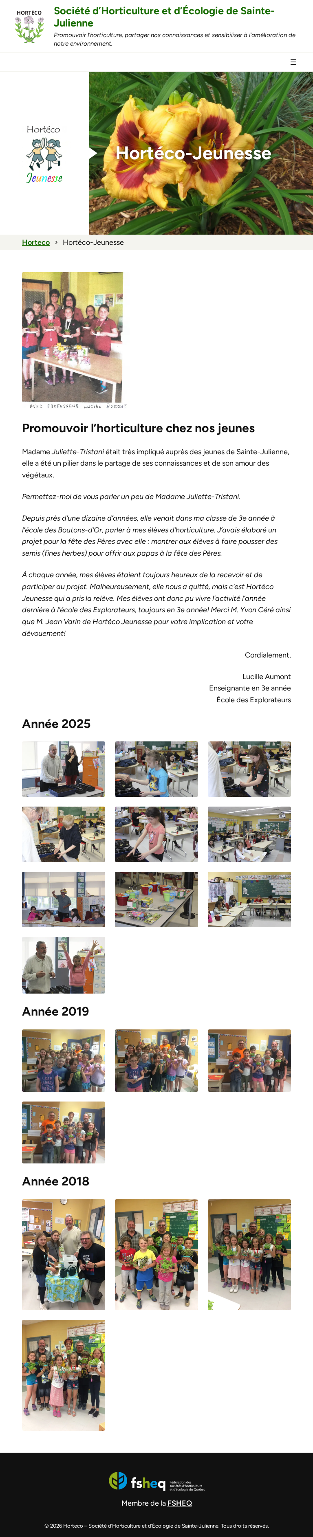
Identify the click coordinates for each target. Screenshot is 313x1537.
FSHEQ (180, 1503)
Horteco (36, 242)
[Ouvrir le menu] (293, 62)
